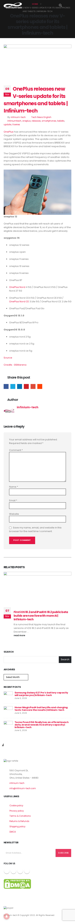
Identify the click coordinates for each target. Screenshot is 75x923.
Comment (16, 450)
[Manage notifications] (6, 916)
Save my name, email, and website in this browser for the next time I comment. (35, 529)
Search (9, 652)
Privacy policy (16, 810)
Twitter (12, 386)
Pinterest (26, 386)
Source (8, 357)
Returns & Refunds (19, 821)
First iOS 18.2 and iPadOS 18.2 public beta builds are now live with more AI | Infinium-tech (41, 615)
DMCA (12, 831)
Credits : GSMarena (15, 365)
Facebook (6, 386)
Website (14, 514)
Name (13, 486)
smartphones (49, 120)
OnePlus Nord (17, 287)
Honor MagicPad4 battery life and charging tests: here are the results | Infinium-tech (41, 709)
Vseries (16, 124)
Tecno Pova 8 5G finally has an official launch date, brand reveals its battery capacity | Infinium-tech (41, 724)
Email (33, 386)
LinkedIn (19, 386)
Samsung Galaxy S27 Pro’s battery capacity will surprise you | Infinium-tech (41, 694)
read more (20, 635)
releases (36, 120)
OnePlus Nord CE (19, 301)
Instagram (20, 871)
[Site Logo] (13, 5)
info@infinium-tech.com (22, 788)
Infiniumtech (14, 120)
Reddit (39, 386)
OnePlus (8, 131)
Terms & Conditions (20, 816)
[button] (60, 5)
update (7, 124)
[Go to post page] (8, 696)
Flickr (27, 871)
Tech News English (41, 117)
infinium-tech (18, 117)
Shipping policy (17, 826)
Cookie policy (16, 805)
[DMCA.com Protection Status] (17, 883)
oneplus (26, 120)
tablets (60, 120)
